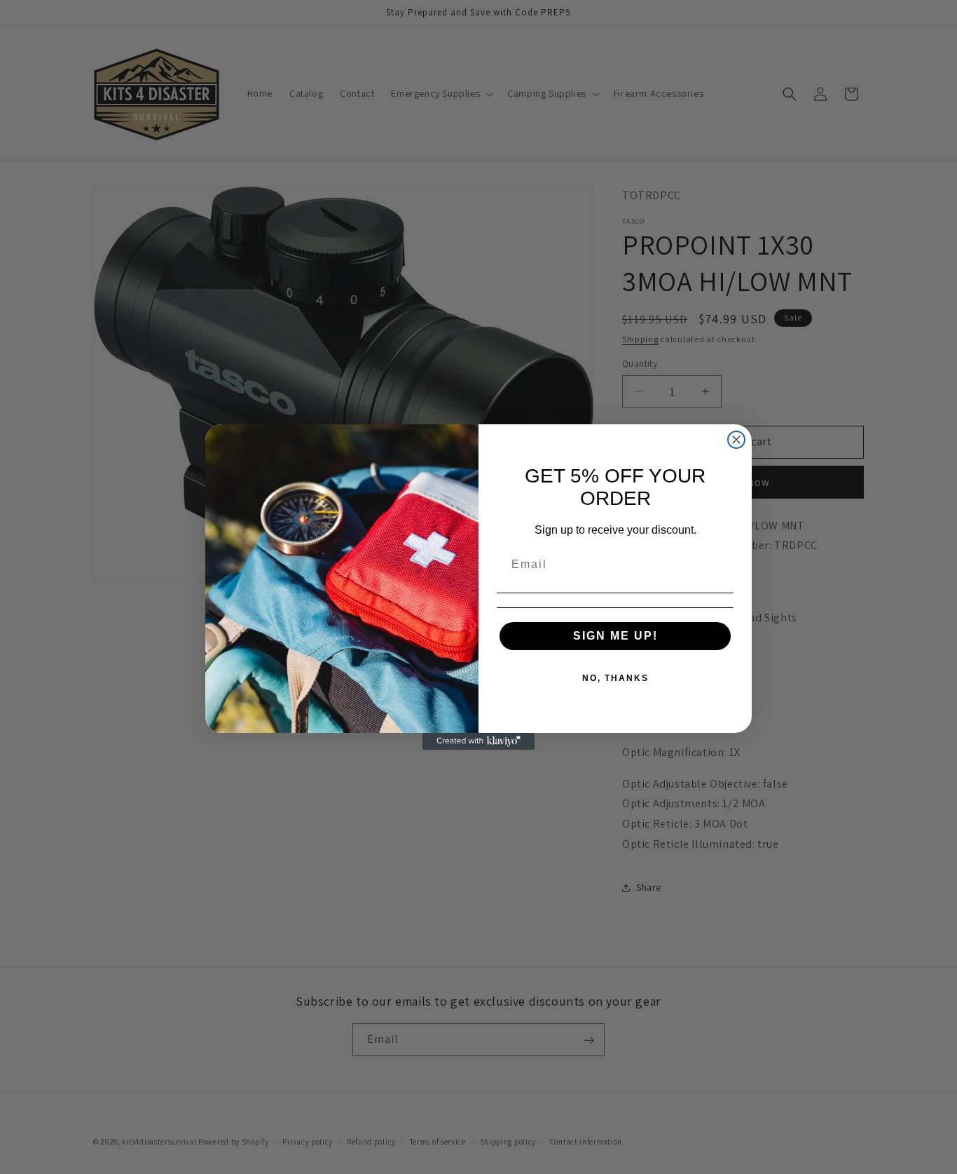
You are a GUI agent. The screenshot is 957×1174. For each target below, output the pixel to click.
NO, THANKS (615, 678)
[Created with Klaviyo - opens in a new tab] (478, 741)
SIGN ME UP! (615, 636)
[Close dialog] (736, 439)
